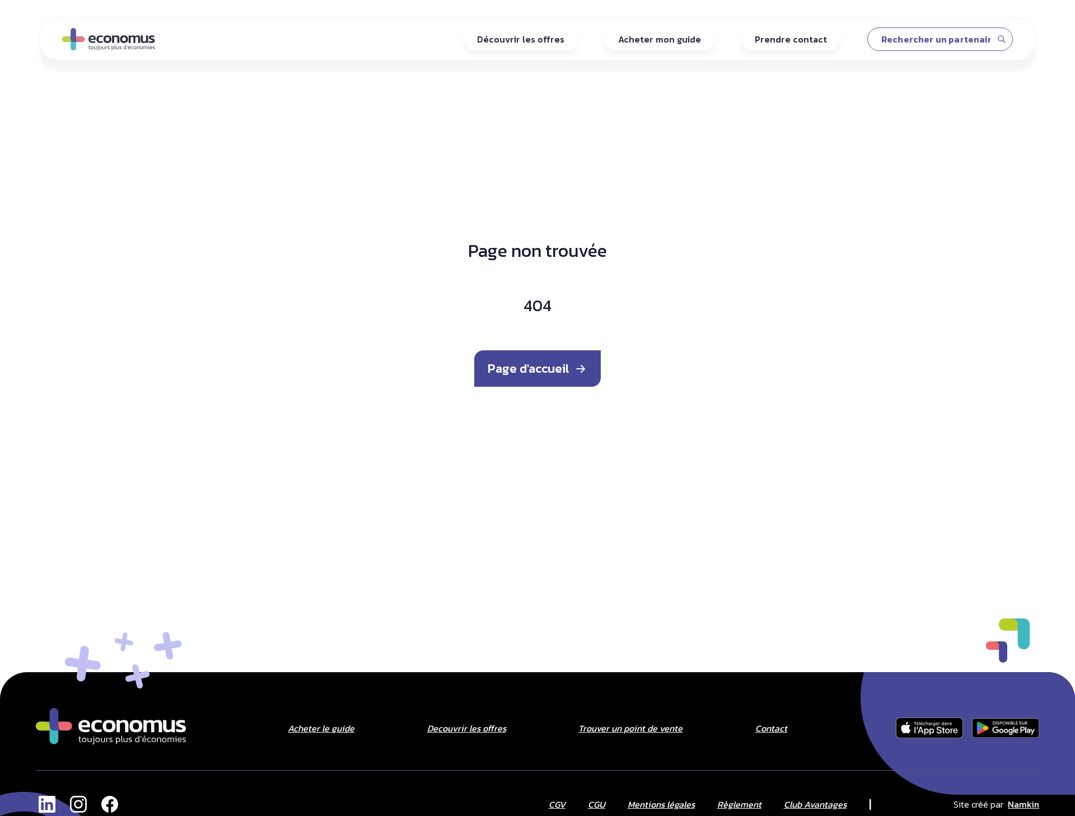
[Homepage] (108, 39)
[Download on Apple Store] (1005, 728)
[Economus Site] (47, 804)
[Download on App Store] (929, 728)
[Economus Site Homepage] (111, 726)
